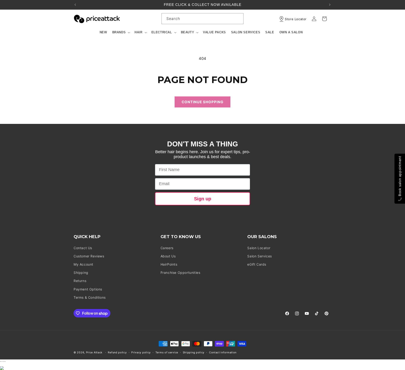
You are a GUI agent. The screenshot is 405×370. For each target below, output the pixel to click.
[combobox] (202, 18)
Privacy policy (141, 352)
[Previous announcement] (75, 4)
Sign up (202, 198)
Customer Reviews (89, 256)
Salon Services (259, 256)
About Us (168, 256)
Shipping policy (194, 352)
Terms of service (166, 352)
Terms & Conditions (90, 297)
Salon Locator (258, 248)
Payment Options (88, 289)
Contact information (222, 352)
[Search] (238, 18)
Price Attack (94, 352)
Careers (167, 248)
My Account (83, 264)
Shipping (81, 273)
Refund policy (117, 352)
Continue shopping (202, 102)
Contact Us (83, 248)
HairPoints (169, 264)
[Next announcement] (330, 4)
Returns (80, 281)
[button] (121, 32)
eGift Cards (256, 264)
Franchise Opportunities (180, 273)
